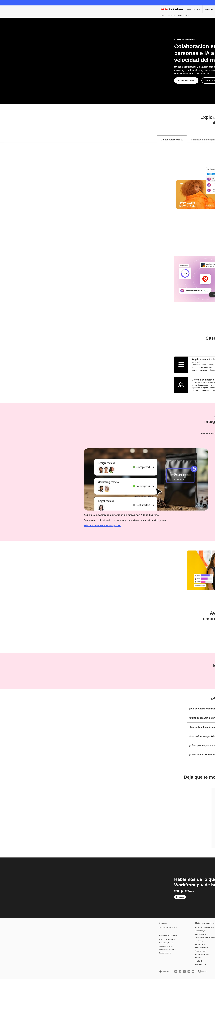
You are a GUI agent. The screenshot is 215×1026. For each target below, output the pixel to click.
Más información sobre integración (102, 525)
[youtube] (193, 971)
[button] (165, 971)
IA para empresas (165, 953)
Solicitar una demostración (168, 927)
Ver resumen (188, 80)
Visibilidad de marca (166, 946)
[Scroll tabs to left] (2, 139)
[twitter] (184, 971)
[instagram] (180, 971)
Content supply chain (166, 943)
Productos (171, 15)
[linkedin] (189, 971)
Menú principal (192, 9)
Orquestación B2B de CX (167, 949)
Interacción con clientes (167, 939)
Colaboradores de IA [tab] (172, 139)
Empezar (180, 897)
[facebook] (175, 971)
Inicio (162, 15)
